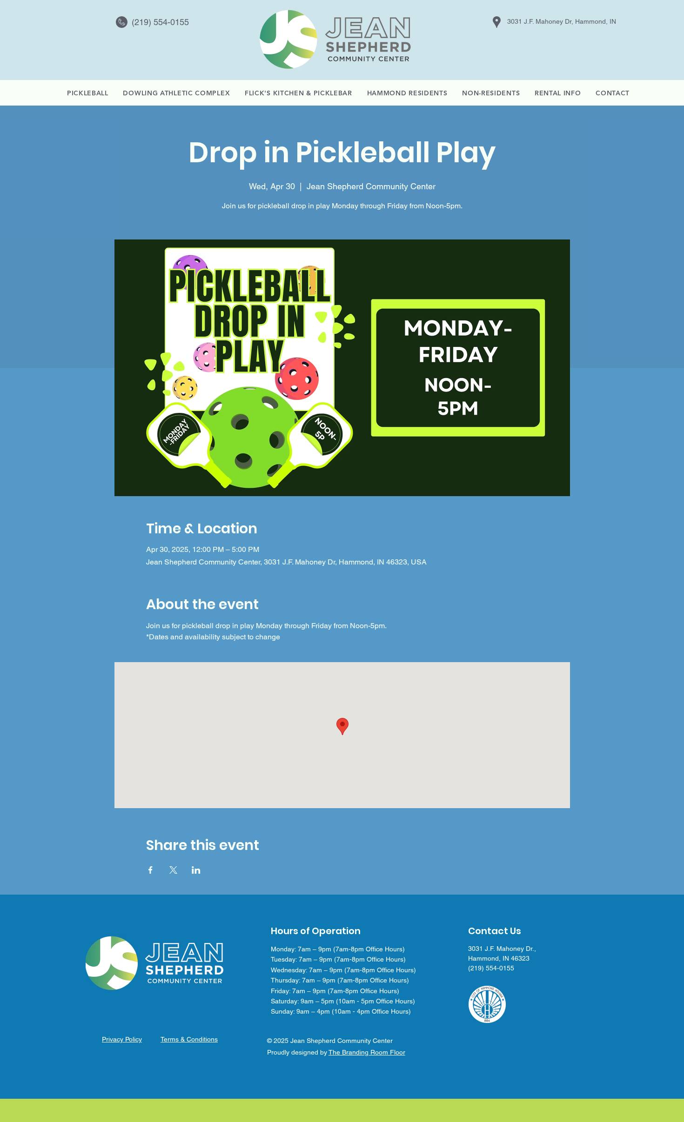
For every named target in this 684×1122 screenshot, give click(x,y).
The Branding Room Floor (367, 1052)
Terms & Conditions (189, 1039)
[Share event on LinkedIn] (196, 870)
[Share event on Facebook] (150, 870)
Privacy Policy (122, 1039)
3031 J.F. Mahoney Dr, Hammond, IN (561, 21)
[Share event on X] (173, 870)
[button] (557, 93)
